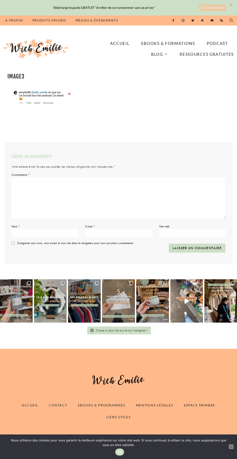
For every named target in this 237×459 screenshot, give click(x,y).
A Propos (14, 20)
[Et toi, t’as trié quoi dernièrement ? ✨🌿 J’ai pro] (186, 301)
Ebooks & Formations (168, 43)
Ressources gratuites (207, 54)
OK (120, 452)
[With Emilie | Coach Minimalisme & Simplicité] (36, 48)
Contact (58, 405)
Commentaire (21, 175)
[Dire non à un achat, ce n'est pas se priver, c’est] (16, 301)
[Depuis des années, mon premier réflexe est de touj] (84, 301)
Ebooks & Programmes (101, 405)
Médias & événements (96, 20)
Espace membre (199, 405)
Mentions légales (154, 405)
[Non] (231, 446)
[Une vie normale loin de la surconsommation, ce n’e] (50, 301)
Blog (157, 54)
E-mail (90, 226)
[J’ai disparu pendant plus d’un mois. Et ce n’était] (220, 301)
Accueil (120, 43)
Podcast (217, 43)
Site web (164, 226)
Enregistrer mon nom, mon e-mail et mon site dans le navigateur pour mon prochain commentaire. (75, 243)
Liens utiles (118, 417)
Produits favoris (49, 20)
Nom (16, 226)
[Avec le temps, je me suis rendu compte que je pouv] (118, 301)
